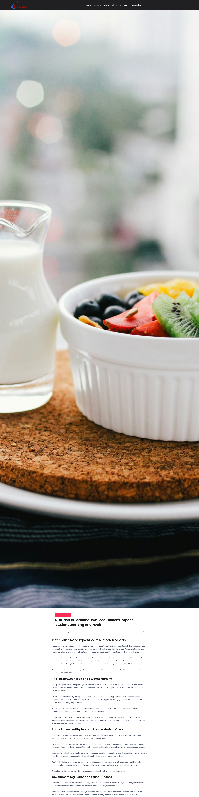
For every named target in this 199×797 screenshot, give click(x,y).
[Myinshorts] (19, 5)
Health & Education (63, 615)
